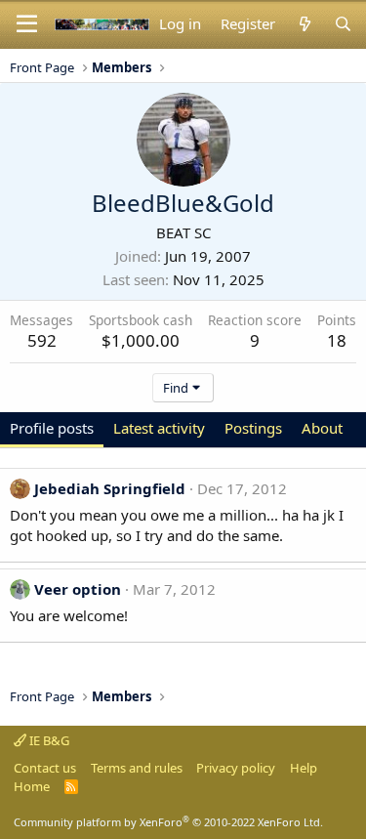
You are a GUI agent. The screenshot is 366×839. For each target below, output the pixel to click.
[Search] (343, 24)
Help (303, 767)
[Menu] (27, 24)
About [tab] (322, 428)
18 (336, 340)
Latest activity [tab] (159, 428)
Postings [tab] (253, 428)
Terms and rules (137, 767)
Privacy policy (235, 767)
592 (42, 340)
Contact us (45, 767)
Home (32, 786)
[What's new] (304, 24)
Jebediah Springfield (109, 488)
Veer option (77, 589)
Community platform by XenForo (168, 822)
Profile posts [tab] (52, 428)
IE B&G (47, 740)
